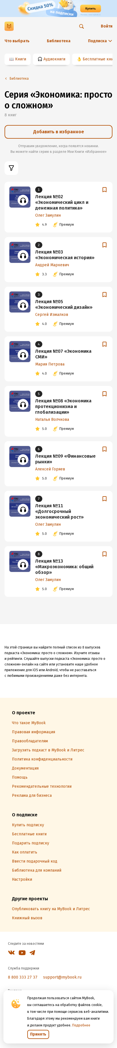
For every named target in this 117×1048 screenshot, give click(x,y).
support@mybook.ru (62, 977)
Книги (20, 59)
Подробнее (81, 1025)
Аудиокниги (54, 59)
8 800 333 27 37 (22, 977)
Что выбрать (17, 41)
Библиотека (58, 41)
